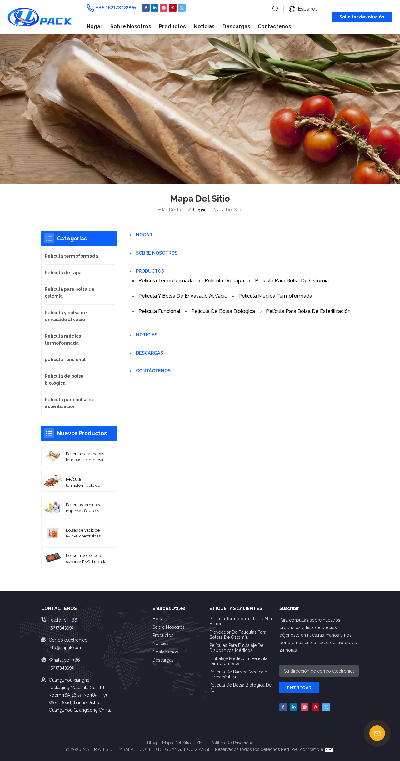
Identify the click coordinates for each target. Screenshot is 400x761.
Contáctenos (274, 26)
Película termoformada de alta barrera (240, 621)
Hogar (94, 26)
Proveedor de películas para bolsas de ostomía (237, 635)
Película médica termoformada (275, 296)
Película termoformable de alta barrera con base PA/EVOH (85, 482)
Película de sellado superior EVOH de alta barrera (86, 558)
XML (200, 742)
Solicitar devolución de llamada (361, 18)
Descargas (236, 26)
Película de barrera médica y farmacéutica (238, 674)
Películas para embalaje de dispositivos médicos (236, 648)
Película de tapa (224, 281)
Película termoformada (166, 281)
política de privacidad (232, 742)
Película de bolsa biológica (223, 311)
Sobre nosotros (130, 26)
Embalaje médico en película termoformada (238, 661)
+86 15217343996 (116, 7)
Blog (152, 742)
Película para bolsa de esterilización (308, 311)
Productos (172, 26)
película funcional (159, 311)
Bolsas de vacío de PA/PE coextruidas (83, 533)
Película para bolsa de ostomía (292, 281)
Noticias (204, 26)
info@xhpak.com (65, 647)
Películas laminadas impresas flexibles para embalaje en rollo (84, 508)
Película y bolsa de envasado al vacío (183, 296)
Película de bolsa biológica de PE (240, 688)
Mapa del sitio (176, 742)
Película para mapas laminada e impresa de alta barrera (85, 457)
